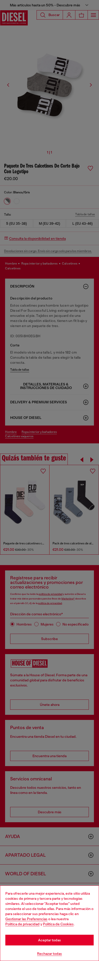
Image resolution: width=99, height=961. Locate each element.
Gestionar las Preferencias (26, 919)
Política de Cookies (58, 924)
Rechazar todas (49, 954)
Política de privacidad (22, 924)
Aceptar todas (49, 940)
